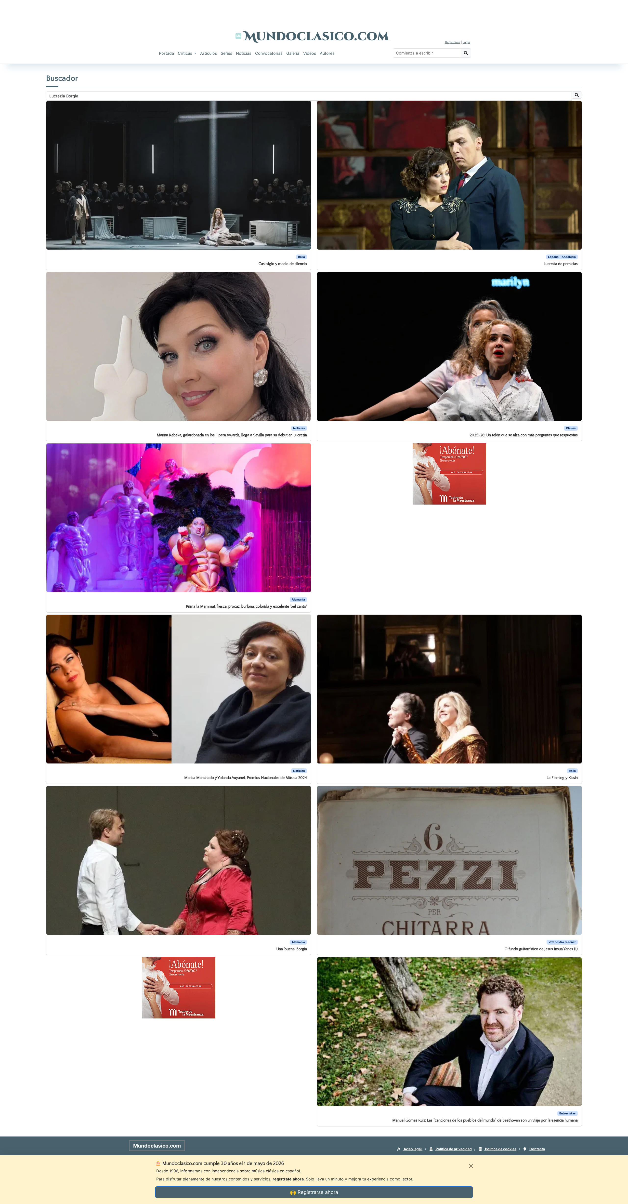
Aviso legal (412, 1149)
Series (226, 53)
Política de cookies (500, 1149)
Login (466, 42)
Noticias (243, 53)
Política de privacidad (453, 1149)
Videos (309, 53)
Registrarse (452, 42)
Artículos (208, 53)
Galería (292, 53)
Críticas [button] (185, 53)
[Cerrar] (471, 1166)
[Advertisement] (314, 11)
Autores (327, 53)
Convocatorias (268, 53)
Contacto (537, 1149)
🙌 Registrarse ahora (314, 1192)
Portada (166, 53)
